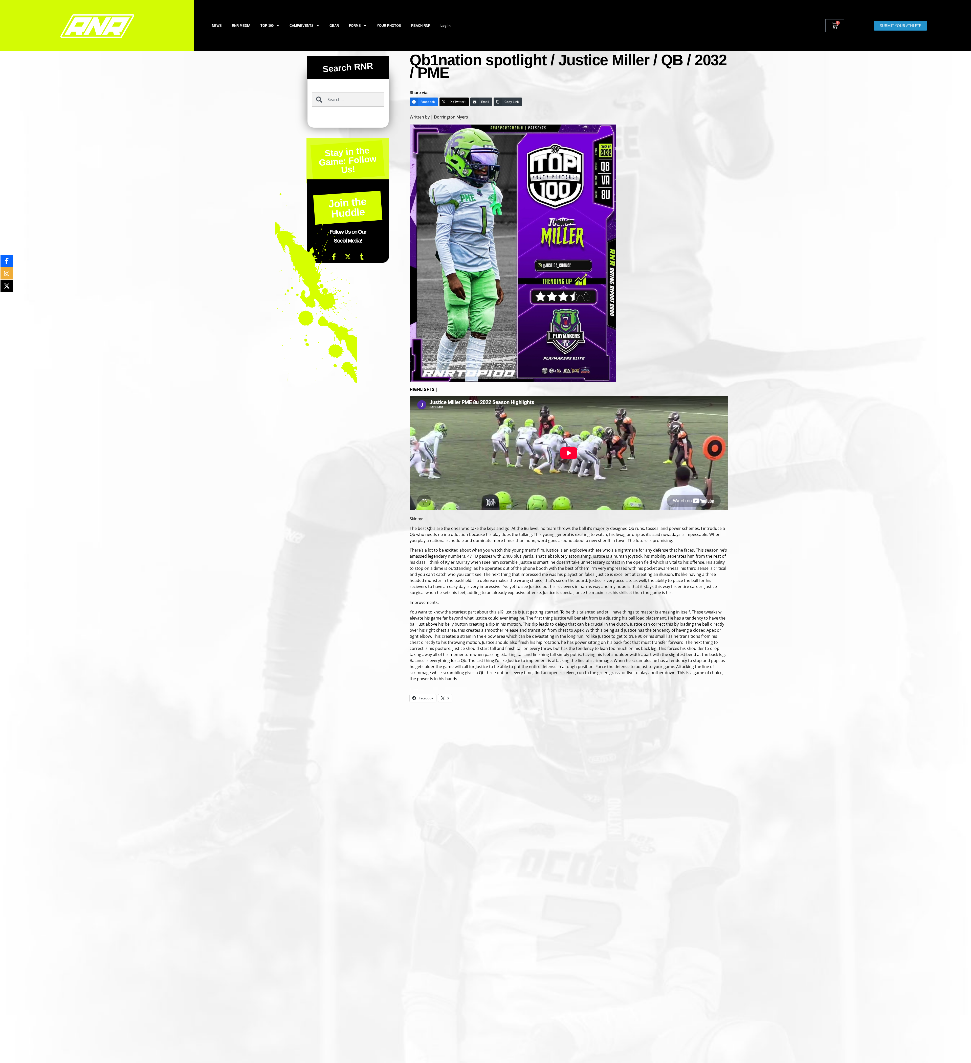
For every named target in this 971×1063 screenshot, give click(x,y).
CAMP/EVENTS (302, 26)
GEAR (334, 26)
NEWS (217, 26)
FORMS (355, 26)
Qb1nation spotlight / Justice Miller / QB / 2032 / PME (568, 66)
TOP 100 (267, 26)
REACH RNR (420, 26)
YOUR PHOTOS (389, 26)
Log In (445, 26)
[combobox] (348, 99)
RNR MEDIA (241, 26)
